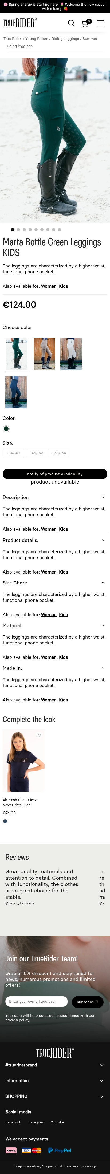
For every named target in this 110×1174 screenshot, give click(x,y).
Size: (8, 443)
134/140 (13, 453)
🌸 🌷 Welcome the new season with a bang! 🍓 (55, 6)
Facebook (14, 1122)
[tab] (55, 510)
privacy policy (17, 1020)
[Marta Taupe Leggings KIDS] (44, 354)
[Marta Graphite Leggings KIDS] (16, 392)
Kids (63, 286)
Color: (9, 418)
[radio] (6, 429)
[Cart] (87, 22)
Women (49, 286)
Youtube (57, 1122)
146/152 (36, 453)
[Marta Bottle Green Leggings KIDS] (17, 354)
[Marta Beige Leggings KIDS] (71, 354)
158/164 (59, 453)
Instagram (36, 1122)
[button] (103, 22)
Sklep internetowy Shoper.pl (35, 1166)
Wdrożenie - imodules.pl (78, 1166)
